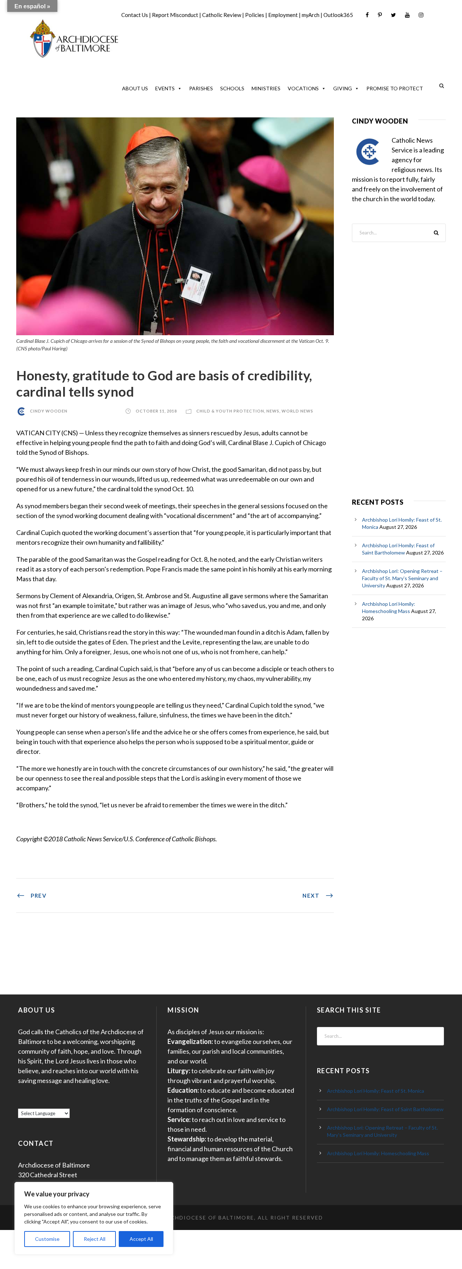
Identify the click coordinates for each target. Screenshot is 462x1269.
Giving (342, 88)
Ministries (266, 88)
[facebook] (367, 15)
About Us (135, 88)
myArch (310, 15)
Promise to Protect (394, 88)
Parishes (201, 88)
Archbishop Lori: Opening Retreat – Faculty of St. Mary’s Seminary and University (402, 578)
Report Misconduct (175, 15)
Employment (283, 15)
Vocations (303, 88)
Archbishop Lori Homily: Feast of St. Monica (375, 1091)
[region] (93, 1218)
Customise (47, 1239)
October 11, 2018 (156, 411)
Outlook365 (338, 15)
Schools (232, 88)
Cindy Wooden (48, 411)
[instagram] (421, 15)
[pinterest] (380, 15)
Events (165, 88)
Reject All (94, 1239)
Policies (254, 15)
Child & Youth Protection (230, 411)
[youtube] (407, 15)
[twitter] (393, 15)
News (272, 411)
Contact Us (134, 15)
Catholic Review (221, 15)
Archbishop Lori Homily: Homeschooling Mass (378, 1153)
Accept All (141, 1239)
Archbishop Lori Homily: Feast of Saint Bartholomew (385, 1109)
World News (297, 411)
